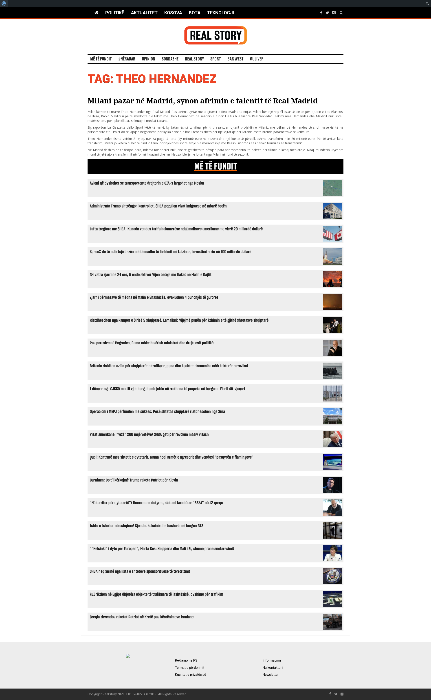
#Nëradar (126, 59)
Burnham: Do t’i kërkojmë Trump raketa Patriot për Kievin (134, 480)
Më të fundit (101, 59)
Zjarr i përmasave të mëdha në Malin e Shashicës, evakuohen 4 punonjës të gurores (154, 297)
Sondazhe (170, 59)
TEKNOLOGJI (220, 13)
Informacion (272, 660)
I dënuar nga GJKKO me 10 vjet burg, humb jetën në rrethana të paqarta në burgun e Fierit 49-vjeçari (167, 389)
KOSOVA (173, 13)
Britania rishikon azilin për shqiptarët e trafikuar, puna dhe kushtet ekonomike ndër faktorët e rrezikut (169, 366)
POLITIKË (114, 13)
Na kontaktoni (273, 668)
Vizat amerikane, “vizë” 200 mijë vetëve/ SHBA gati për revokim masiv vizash (149, 434)
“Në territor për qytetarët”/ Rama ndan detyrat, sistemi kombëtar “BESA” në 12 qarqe (156, 503)
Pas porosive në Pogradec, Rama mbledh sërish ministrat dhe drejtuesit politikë (151, 343)
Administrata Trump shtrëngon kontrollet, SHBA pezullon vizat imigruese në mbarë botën (158, 206)
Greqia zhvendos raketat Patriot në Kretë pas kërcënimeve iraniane (142, 617)
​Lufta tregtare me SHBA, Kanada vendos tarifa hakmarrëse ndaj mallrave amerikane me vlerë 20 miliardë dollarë (176, 229)
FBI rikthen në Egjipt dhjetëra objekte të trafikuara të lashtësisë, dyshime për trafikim (156, 594)
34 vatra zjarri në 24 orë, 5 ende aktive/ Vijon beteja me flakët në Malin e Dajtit (150, 275)
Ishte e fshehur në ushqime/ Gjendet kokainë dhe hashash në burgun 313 (146, 526)
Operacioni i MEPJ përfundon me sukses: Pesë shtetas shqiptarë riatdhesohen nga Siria (157, 412)
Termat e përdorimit (189, 668)
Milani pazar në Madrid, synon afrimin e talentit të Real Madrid (203, 100)
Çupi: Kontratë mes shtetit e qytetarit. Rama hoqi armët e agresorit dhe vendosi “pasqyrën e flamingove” (171, 457)
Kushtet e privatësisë (190, 675)
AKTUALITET (144, 13)
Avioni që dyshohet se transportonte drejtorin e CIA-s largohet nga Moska (147, 183)
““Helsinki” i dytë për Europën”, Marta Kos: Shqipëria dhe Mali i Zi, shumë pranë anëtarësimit (162, 549)
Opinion (148, 59)
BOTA (194, 13)
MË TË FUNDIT (215, 166)
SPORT (215, 59)
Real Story (194, 59)
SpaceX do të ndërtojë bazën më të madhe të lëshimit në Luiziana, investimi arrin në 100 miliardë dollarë (170, 252)
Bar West (235, 59)
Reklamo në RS (186, 660)
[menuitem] (4, 3)
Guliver (257, 59)
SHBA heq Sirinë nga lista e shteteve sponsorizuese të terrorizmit (140, 571)
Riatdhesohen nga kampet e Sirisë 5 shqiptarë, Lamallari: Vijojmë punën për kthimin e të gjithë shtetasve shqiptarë (179, 320)
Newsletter (271, 675)
